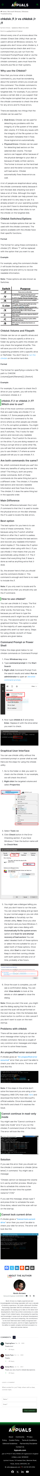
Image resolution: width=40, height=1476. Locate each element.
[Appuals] (20, 4)
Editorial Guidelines (10, 1444)
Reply (12, 1349)
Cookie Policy (14, 1440)
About (11, 1437)
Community (20, 1437)
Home (4, 11)
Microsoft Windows (14, 11)
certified (9, 31)
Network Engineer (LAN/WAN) (14, 1296)
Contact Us (20, 1447)
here (31, 1095)
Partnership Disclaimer (28, 1444)
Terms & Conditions (29, 1440)
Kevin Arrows (5, 28)
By (1, 28)
